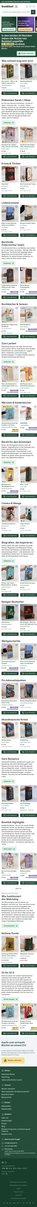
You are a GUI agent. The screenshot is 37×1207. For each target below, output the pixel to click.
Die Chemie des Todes (28, 184)
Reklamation (6, 1106)
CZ (4, 1203)
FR (27, 1203)
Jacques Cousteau (7, 704)
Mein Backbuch (25, 324)
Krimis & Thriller (11, 163)
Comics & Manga (11, 503)
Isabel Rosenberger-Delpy (9, 427)
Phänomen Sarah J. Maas (16, 100)
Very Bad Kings (25, 803)
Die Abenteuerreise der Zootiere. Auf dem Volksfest (10, 425)
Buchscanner (6, 1097)
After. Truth (24, 484)
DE (10, 1203)
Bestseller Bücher (8, 1074)
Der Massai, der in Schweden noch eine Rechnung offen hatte (28, 385)
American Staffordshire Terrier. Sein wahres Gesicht (10, 955)
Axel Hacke (5, 388)
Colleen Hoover (6, 875)
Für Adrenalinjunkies (14, 680)
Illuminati (5, 184)
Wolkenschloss (25, 871)
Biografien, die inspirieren (17, 542)
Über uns (5, 1118)
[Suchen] (33, 12)
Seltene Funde (10, 933)
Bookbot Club (7, 1134)
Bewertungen (7, 1121)
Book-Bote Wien (8, 1094)
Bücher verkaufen (8, 1089)
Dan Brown (5, 186)
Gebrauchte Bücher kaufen (12, 1080)
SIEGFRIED (23, 423)
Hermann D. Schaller (7, 957)
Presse (4, 1123)
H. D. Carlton (5, 805)
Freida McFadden (7, 85)
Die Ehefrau (6, 622)
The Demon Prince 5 (8, 524)
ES (18, 1203)
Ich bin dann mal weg (27, 583)
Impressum (18, 1195)
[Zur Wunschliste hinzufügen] (16, 65)
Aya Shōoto (5, 525)
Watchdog (6, 1077)
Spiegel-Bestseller (13, 601)
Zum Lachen (9, 343)
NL (24, 1203)
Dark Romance (10, 758)
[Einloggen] (27, 6)
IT (20, 1203)
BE (30, 1203)
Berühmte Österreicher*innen (13, 243)
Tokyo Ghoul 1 (25, 524)
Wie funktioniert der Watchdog (11, 898)
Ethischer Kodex (18, 1192)
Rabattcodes (6, 1109)
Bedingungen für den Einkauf (18, 1182)
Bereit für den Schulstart (16, 442)
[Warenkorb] (30, 6)
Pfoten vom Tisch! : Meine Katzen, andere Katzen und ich (9, 585)
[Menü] (33, 6)
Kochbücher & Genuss (15, 304)
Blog (3, 1126)
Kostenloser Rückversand (18, 1198)
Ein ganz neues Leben (27, 223)
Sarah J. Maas (5, 148)
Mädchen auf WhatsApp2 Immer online (8, 486)
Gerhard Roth (5, 289)
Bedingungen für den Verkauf (18, 1185)
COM (14, 1203)
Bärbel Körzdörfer (7, 488)
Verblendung (6, 740)
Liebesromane (10, 202)
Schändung (24, 740)
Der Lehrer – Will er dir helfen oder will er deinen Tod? (9, 83)
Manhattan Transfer (27, 954)
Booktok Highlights (13, 822)
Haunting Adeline (26, 81)
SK (7, 1203)
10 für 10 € (8, 972)
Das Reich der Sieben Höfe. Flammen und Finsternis (27, 146)
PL (33, 1203)
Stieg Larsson (6, 742)
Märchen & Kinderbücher (16, 402)
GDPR (18, 1188)
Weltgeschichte (11, 641)
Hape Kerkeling (6, 587)
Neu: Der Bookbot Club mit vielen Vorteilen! (16, 1)
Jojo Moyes (5, 227)
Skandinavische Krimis (15, 719)
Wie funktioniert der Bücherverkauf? (15, 1092)
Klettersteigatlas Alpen (28, 701)
